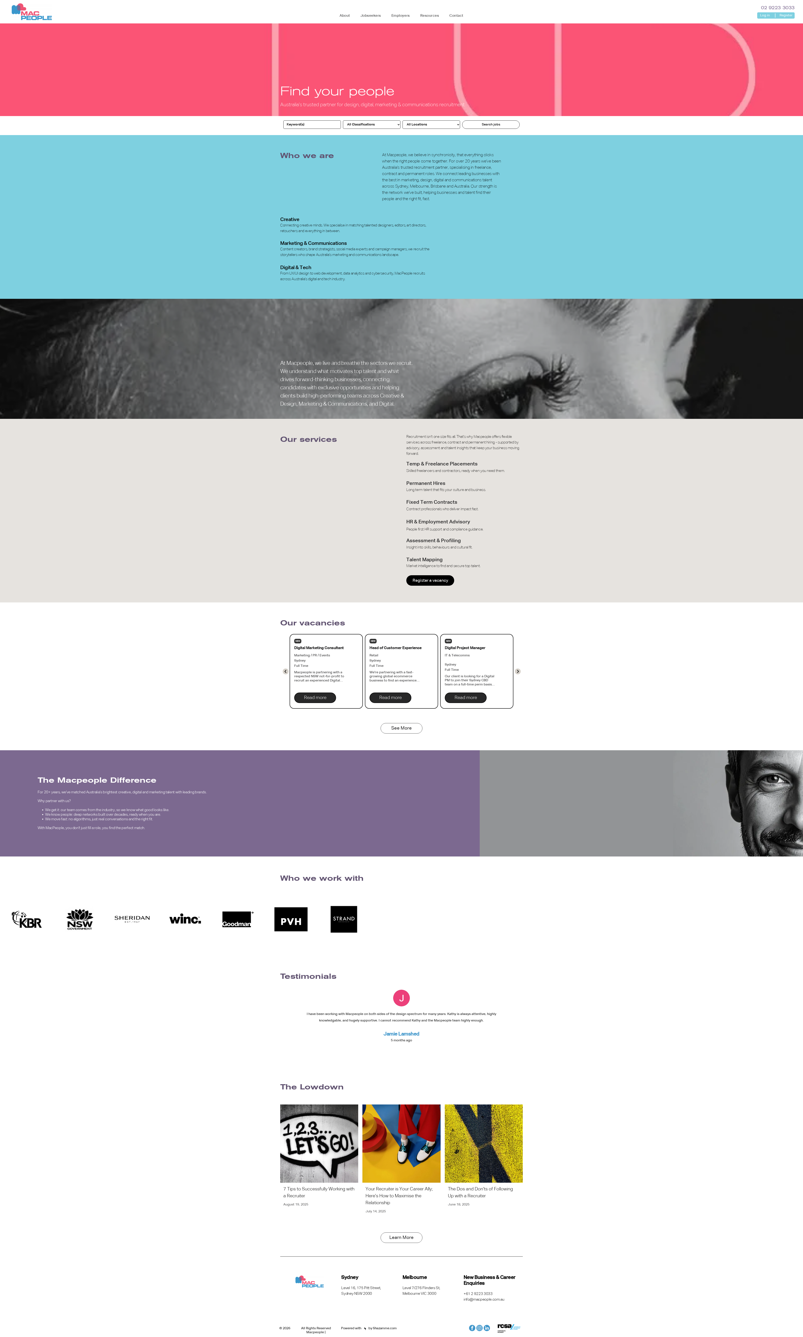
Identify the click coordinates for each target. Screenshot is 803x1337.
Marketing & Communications (313, 243)
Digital (287, 267)
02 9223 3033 (778, 8)
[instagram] (479, 1328)
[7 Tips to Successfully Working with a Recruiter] (319, 1143)
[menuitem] (344, 16)
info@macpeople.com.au (484, 1299)
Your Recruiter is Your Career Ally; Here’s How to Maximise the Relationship (399, 1196)
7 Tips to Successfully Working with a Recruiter (318, 1192)
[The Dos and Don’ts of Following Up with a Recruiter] (484, 1143)
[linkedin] (487, 1328)
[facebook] (472, 1328)
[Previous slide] (518, 671)
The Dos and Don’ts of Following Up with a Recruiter (480, 1192)
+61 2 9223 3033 (478, 1294)
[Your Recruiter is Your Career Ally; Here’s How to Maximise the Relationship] (401, 1143)
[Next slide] (286, 671)
